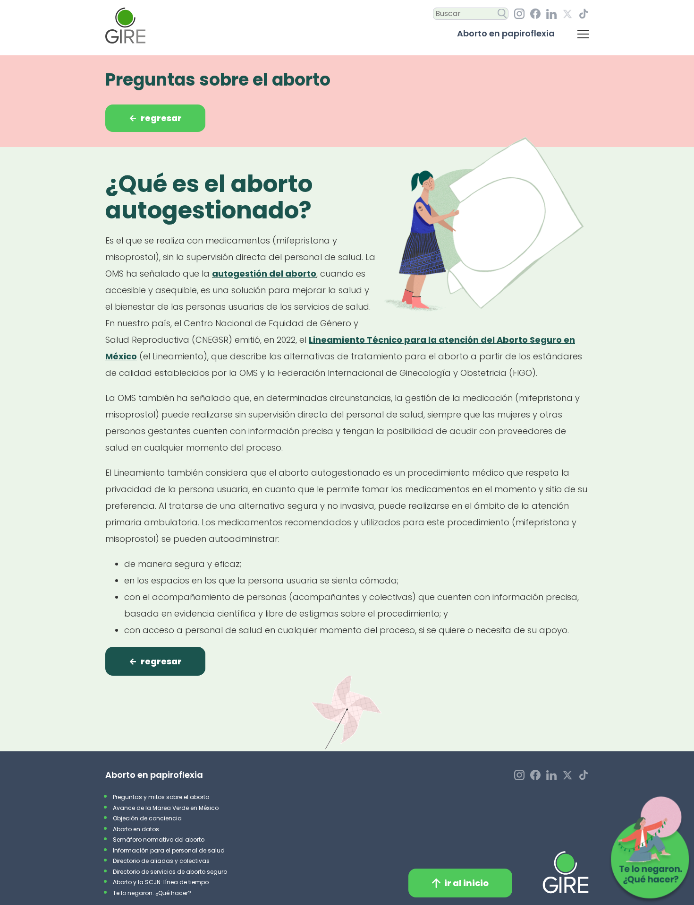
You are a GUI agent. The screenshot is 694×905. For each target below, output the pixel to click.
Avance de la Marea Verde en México (166, 808)
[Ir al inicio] (125, 26)
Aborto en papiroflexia (506, 33)
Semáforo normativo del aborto (158, 839)
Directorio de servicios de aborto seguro (170, 872)
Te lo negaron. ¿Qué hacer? (152, 893)
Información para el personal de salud (169, 850)
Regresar (155, 118)
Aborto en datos (136, 829)
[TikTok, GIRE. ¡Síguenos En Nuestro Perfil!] (583, 14)
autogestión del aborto (264, 273)
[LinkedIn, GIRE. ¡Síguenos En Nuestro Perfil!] (551, 14)
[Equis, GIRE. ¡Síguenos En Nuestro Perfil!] (567, 14)
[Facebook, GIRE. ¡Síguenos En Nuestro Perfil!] (535, 14)
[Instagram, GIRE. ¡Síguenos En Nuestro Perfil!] (519, 14)
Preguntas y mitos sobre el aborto (161, 797)
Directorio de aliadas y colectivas (161, 861)
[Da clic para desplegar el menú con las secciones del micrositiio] (583, 33)
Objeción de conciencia (147, 818)
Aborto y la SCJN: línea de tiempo (161, 882)
